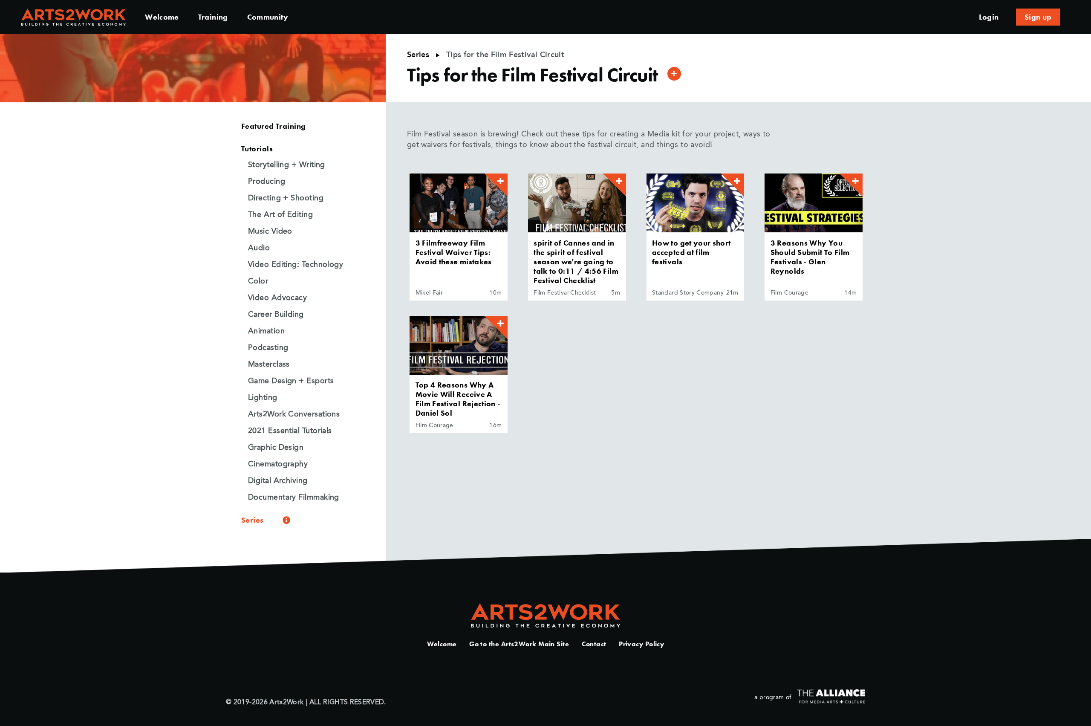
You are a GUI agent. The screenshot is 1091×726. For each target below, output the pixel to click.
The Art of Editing (280, 215)
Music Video (270, 231)
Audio (259, 248)
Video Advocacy (277, 298)
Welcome (162, 17)
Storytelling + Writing (286, 165)
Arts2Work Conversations (294, 414)
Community (267, 17)
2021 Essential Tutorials (290, 431)
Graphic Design (275, 447)
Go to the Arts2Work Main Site (519, 643)
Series (418, 55)
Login (989, 17)
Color (258, 281)
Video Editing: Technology (295, 265)
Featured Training (273, 126)
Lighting (262, 398)
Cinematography (278, 464)
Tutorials (257, 148)
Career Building (276, 314)
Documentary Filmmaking (293, 497)
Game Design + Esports (291, 381)
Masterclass (269, 364)
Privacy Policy (641, 643)
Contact (594, 643)
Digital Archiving (278, 481)
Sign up (1038, 17)
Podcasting (268, 348)
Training (213, 17)
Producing (266, 181)
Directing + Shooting (285, 198)
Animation (266, 331)
